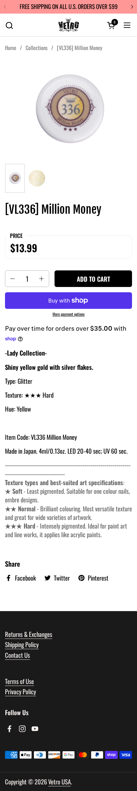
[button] (9, 25)
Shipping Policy (22, 644)
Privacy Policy (20, 691)
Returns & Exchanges (28, 634)
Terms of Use (19, 681)
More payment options (68, 314)
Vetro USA (59, 781)
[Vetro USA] (68, 25)
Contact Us (17, 654)
